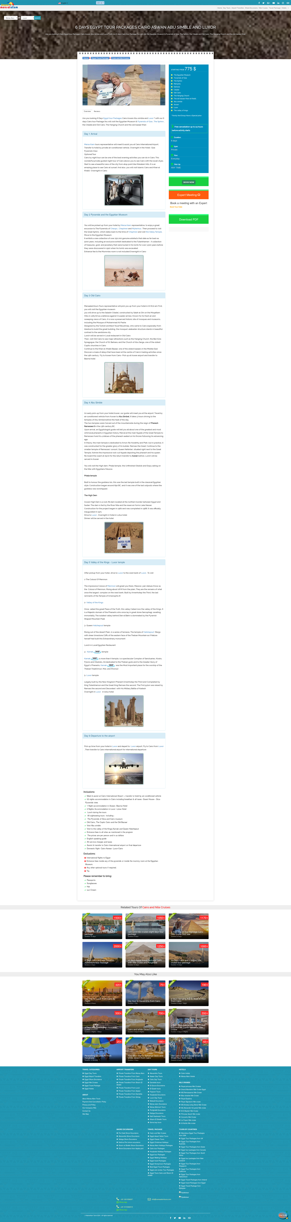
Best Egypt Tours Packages (160, 1167)
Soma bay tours (155, 1122)
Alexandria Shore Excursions (129, 1136)
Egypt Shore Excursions (93, 1079)
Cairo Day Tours (156, 1079)
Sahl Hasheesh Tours (157, 1116)
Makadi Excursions (156, 1101)
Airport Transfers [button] (238, 8)
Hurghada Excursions (157, 1095)
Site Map (85, 1114)
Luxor (151, 118)
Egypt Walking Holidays (158, 1157)
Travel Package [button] (275, 8)
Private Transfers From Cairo (129, 1076)
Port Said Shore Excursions (128, 1133)
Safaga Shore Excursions (128, 1139)
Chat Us (282, 1215)
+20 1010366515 (126, 1207)
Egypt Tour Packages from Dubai (193, 1147)
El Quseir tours (155, 1088)
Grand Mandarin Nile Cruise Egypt (193, 1089)
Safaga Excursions (156, 1113)
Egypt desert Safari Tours (159, 1136)
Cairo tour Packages (157, 1148)
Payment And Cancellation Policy (94, 1102)
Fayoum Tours (155, 1091)
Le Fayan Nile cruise (188, 1120)
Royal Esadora (186, 1098)
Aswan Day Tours (156, 1076)
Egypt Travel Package (100, 58)
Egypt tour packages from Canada (193, 1150)
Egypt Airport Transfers (93, 1076)
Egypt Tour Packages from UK (192, 1138)
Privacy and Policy (88, 1105)
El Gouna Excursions (157, 1085)
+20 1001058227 (126, 1199)
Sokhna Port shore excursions (129, 1142)
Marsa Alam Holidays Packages (161, 1145)
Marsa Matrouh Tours (158, 1107)
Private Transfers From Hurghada (131, 1079)
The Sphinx (159, 121)
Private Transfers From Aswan (129, 1091)
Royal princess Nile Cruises (191, 1086)
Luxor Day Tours (156, 1098)
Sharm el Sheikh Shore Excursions (131, 1145)
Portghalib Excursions (158, 1110)
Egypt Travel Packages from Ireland (194, 1180)
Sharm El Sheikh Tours (158, 1119)
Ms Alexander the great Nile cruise (193, 1108)
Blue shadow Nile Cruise (190, 1095)
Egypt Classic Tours (157, 1139)
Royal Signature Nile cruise (191, 1102)
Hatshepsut (98, 625)
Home (219, 8)
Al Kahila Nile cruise (188, 1123)
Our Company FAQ (89, 1108)
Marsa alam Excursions (158, 1104)
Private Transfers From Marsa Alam (131, 1073)
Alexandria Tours (156, 1073)
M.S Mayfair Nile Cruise (189, 1111)
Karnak (90, 652)
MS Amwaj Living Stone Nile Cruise (193, 1105)
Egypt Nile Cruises (91, 1082)
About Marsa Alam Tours (91, 1098)
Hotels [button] (284, 8)
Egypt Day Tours (91, 1073)
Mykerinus (137, 228)
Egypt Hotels (89, 1088)
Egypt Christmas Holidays (159, 1142)
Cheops (114, 228)
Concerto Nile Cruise (188, 1117)
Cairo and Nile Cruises (120, 58)
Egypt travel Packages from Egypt (193, 1183)
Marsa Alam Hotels (188, 1076)
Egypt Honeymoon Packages (160, 1164)
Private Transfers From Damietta (130, 1094)
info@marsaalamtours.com (161, 1199)
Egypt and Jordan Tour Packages (162, 1170)
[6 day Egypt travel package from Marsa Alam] (120, 104)
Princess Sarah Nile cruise (190, 1114)
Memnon (111, 586)
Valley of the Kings (94, 602)
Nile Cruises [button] (263, 8)
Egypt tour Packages (112, 118)
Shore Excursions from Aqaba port (131, 1148)
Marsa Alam (89, 144)
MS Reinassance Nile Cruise (191, 1092)
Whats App (123, 1202)
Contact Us (86, 1111)
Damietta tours (155, 1082)
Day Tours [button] (226, 8)
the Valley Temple (154, 232)
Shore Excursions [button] (251, 8)
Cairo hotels (185, 1073)
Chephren (123, 228)
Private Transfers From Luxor (129, 1088)
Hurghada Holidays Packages (160, 1151)
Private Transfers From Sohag (129, 1097)
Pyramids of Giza (145, 121)
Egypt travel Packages (158, 1161)
